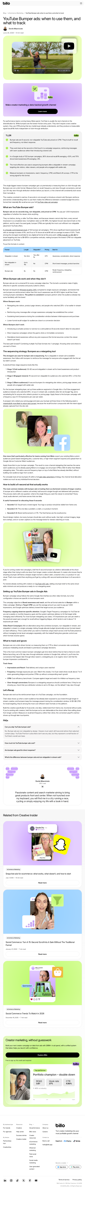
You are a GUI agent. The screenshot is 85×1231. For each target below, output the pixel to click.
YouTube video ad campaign (47, 202)
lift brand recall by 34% (28, 290)
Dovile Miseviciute (43, 781)
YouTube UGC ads (42, 584)
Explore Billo (42, 1055)
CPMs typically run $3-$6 (66, 235)
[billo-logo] (6, 3)
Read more (42, 883)
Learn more (42, 111)
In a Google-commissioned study (15, 230)
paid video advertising (47, 477)
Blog (4, 13)
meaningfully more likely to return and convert (19, 403)
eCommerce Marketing (15, 13)
